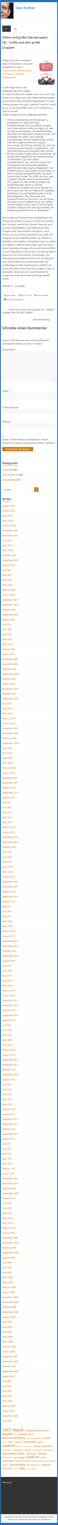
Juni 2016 (7, 857)
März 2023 (7, 550)
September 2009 (10, 1252)
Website (6, 421)
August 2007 (8, 1376)
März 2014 (7, 985)
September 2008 (10, 1312)
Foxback (18, 1442)
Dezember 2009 (10, 1238)
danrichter (11, 295)
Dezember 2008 (10, 1297)
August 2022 (8, 565)
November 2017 (10, 783)
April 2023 (7, 545)
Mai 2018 (7, 753)
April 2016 (7, 867)
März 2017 (7, 822)
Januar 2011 (8, 1173)
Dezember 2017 (10, 778)
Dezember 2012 (10, 1059)
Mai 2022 (7, 575)
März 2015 (7, 926)
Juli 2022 (6, 570)
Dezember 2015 (10, 881)
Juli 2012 (6, 1084)
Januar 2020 (8, 684)
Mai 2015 (7, 916)
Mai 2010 (7, 1213)
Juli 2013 (6, 1025)
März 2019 (7, 713)
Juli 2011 (6, 1144)
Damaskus (36, 1438)
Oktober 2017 (9, 787)
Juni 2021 (7, 629)
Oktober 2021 (9, 609)
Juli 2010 (6, 1203)
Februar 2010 (9, 1228)
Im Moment (7, 1450)
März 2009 (7, 1282)
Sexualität (51, 1461)
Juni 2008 (7, 1327)
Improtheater (42, 295)
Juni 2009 (7, 1267)
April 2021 (7, 639)
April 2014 (7, 980)
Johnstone (18, 1450)
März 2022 (7, 585)
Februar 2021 (9, 649)
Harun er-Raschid (43, 1446)
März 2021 (7, 644)
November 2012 (10, 1064)
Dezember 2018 (10, 728)
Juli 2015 (6, 906)
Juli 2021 (6, 624)
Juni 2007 (7, 1386)
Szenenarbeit (33, 1465)
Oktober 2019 (9, 693)
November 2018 (10, 733)
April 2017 (7, 817)
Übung (33, 1469)
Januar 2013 (8, 1055)
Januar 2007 (8, 1411)
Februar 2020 (9, 679)
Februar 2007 (9, 1406)
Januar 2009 (8, 1292)
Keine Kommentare (14, 299)
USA (15, 1469)
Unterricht (7, 1468)
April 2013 (7, 1040)
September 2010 (10, 1193)
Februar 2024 (9, 525)
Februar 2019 (9, 718)
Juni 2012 (7, 1089)
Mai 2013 (7, 1035)
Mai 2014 (7, 975)
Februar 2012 (9, 1109)
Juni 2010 (7, 1208)
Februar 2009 (9, 1287)
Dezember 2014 (10, 941)
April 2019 (7, 708)
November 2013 (10, 1005)
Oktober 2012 (9, 1069)
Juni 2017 (7, 807)
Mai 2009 (7, 1272)
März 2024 (7, 520)
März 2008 (7, 1341)
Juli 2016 (6, 852)
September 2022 (10, 560)
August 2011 (8, 1139)
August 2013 (8, 1020)
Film (10, 1442)
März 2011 (7, 1163)
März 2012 (7, 1104)
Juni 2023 (7, 540)
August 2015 (8, 901)
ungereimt (46, 1465)
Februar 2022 (9, 590)
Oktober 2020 (9, 669)
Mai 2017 (7, 812)
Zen (28, 1469)
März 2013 (7, 1045)
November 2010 (10, 1183)
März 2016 (7, 872)
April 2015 (7, 921)
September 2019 (10, 698)
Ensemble (20, 286)
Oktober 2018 (9, 738)
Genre (19, 1446)
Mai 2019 (7, 703)
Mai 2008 (7, 1332)
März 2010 (7, 1223)
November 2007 (10, 1361)
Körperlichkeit (37, 1450)
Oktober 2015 (9, 891)
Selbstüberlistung (38, 1461)
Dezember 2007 (10, 1356)
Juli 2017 (6, 802)
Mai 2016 (7, 862)
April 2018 (7, 758)
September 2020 (10, 674)
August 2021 (8, 619)
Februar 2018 (9, 768)
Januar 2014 (8, 995)
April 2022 (7, 580)
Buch (31, 1434)
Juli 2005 (6, 1421)
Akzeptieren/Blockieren (37, 1430)
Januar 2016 (8, 876)
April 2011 (7, 1158)
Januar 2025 (8, 510)
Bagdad (7, 1434)
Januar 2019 (8, 723)
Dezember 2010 (10, 1178)
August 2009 (8, 1257)
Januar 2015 (8, 936)
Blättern (23, 1434)
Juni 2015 (7, 911)
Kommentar (9, 349)
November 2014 (10, 946)
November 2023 (10, 535)
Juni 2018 (7, 748)
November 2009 (10, 1243)
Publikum (32, 1457)
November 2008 (10, 1302)
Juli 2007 (6, 1381)
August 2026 (8, 506)
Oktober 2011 (9, 1129)
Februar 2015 (9, 931)
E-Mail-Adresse (11, 407)
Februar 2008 (9, 1346)
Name (6, 391)
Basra (16, 1434)
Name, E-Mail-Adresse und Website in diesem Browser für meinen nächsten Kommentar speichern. (28, 441)
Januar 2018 (8, 773)
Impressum (7, 1482)
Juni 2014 (7, 970)
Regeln (43, 1457)
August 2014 (8, 961)
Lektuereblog (8, 480)
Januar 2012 (8, 1114)
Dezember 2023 (10, 530)
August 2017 (8, 797)
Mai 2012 (7, 1094)
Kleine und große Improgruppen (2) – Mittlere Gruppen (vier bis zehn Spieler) (28, 311)
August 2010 (8, 1198)
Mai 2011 (7, 1153)
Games (40, 1442)
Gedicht (8, 1445)
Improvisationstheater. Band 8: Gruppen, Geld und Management (16, 74)
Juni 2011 (7, 1149)
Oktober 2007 (9, 1366)
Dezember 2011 (10, 1119)
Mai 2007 (7, 1391)
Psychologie (19, 1457)
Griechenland (28, 1446)
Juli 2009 (6, 1262)
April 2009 (7, 1277)
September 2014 (10, 956)
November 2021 (10, 604)
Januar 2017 (8, 832)
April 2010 (7, 1218)
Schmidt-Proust (22, 1461)
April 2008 (7, 1336)
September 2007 (10, 1371)
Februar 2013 (9, 1050)
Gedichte (6, 470)
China (29, 1438)
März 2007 (7, 1401)
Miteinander (9, 1453)
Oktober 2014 (9, 951)
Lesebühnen (48, 1450)
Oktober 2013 (9, 1010)
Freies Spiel (29, 1441)
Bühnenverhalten (13, 1438)
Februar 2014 (9, 990)
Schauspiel (8, 1460)
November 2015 (10, 886)
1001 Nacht (13, 1430)
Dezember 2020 (10, 659)
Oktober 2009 (9, 1247)
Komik (27, 1450)
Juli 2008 (6, 1322)
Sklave (5, 1465)
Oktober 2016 (9, 847)
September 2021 (10, 614)
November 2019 (10, 689)
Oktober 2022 (9, 555)
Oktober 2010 (9, 1188)
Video (22, 1468)
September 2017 (10, 792)
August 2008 (8, 1317)
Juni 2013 (7, 1030)
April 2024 (7, 515)
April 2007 (7, 1396)
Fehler (4, 1442)
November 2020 (10, 664)
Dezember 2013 (10, 1000)
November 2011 (10, 1124)
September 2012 (10, 1074)
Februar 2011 (9, 1168)
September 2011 (10, 1134)
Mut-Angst (31, 1453)
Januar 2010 (8, 1233)
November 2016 (10, 842)
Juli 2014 (6, 966)
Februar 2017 (9, 827)
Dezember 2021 (10, 599)
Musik (20, 1453)
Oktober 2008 (9, 1307)
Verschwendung (42, 319)
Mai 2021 (7, 634)
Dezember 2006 (10, 1416)
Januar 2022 (8, 595)
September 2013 (10, 1015)
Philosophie (7, 1457)
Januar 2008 (8, 1351)
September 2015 (10, 896)
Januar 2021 (8, 654)
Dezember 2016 (10, 837)
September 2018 (10, 743)
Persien (42, 1453)
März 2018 (7, 763)
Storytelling (17, 1464)
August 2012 (8, 1079)
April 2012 (7, 1099)
